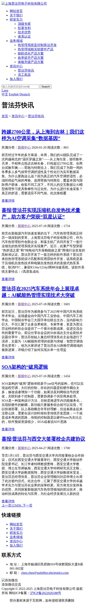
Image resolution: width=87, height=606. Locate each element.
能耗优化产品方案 (31, 53)
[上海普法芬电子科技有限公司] (24, 3)
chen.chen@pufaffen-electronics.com (45, 572)
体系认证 (24, 36)
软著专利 (24, 28)
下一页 (27, 505)
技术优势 (24, 32)
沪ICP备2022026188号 (45, 593)
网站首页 (16, 11)
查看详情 (8, 200)
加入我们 (16, 79)
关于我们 (16, 15)
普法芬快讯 (26, 70)
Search (45, 86)
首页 (5, 116)
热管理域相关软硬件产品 (35, 49)
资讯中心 (16, 66)
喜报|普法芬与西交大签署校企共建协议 (43, 438)
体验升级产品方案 (31, 62)
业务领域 (16, 40)
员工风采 (24, 74)
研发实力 (16, 19)
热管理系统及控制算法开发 (37, 45)
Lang (5, 90)
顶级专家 (24, 23)
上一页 (6, 505)
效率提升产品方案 (31, 57)
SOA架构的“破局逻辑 (25, 367)
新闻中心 (24, 147)
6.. (21, 505)
